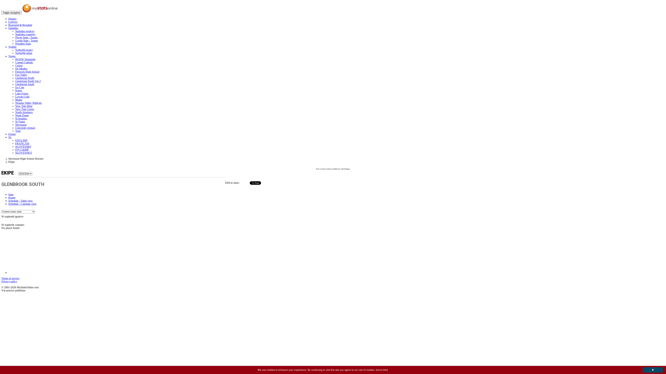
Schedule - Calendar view (22, 203)
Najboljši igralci (24, 49)
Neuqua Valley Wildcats (28, 102)
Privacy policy (9, 281)
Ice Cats (19, 87)
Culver (19, 65)
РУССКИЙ (22, 149)
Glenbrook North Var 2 (28, 81)
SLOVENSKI (23, 146)
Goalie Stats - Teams (26, 40)
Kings (18, 90)
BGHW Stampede (25, 59)
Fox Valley (21, 74)
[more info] (382, 369)
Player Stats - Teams (26, 37)
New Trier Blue (23, 106)
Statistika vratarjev (25, 34)
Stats (11, 194)
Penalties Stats (23, 43)
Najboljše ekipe (23, 53)
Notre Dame (22, 115)
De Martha (21, 68)
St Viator (20, 121)
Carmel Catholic (24, 62)
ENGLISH (21, 140)
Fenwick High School (27, 71)
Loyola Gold (22, 96)
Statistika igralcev (25, 31)
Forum (12, 134)
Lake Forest (21, 93)
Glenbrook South (24, 84)
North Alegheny (24, 112)
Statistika (13, 28)
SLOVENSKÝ (23, 152)
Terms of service (10, 278)
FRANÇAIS (22, 143)
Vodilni (12, 46)
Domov (12, 18)
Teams (11, 56)
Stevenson (21, 124)
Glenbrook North (24, 78)
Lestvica (13, 21)
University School (25, 127)
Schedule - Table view (20, 200)
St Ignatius (21, 118)
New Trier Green (24, 109)
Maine (18, 99)
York (18, 131)
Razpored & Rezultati (20, 25)
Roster (11, 197)
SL (10, 137)
